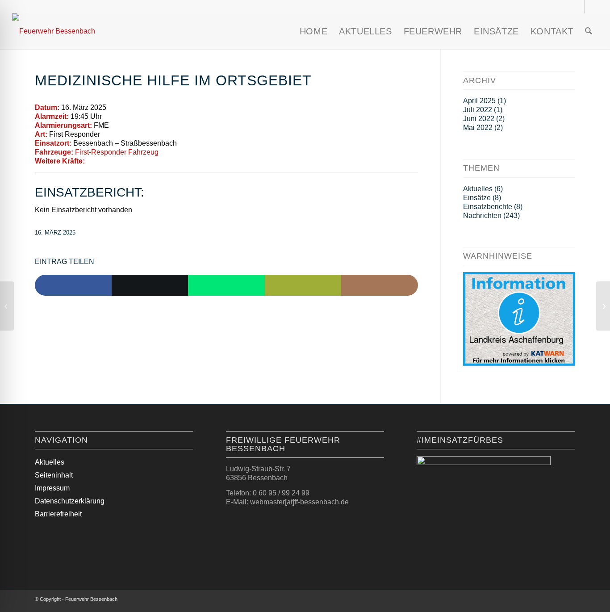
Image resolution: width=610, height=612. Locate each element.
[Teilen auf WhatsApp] (226, 285)
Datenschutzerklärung (69, 501)
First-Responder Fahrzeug (117, 152)
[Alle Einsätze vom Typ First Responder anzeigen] (104, 134)
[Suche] (588, 31)
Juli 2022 (477, 109)
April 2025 (479, 101)
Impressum (52, 488)
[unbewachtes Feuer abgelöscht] (7, 306)
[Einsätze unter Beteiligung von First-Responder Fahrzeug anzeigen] (163, 152)
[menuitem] (313, 31)
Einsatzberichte (487, 206)
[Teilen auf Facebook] (73, 285)
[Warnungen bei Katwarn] (519, 363)
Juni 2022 (478, 118)
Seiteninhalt (54, 475)
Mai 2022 (478, 127)
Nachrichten (482, 215)
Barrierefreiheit (58, 514)
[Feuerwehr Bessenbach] (53, 31)
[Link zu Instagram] (577, 6)
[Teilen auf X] (150, 285)
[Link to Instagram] (379, 285)
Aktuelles (478, 189)
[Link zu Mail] (591, 6)
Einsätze (477, 197)
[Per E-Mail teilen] (303, 285)
